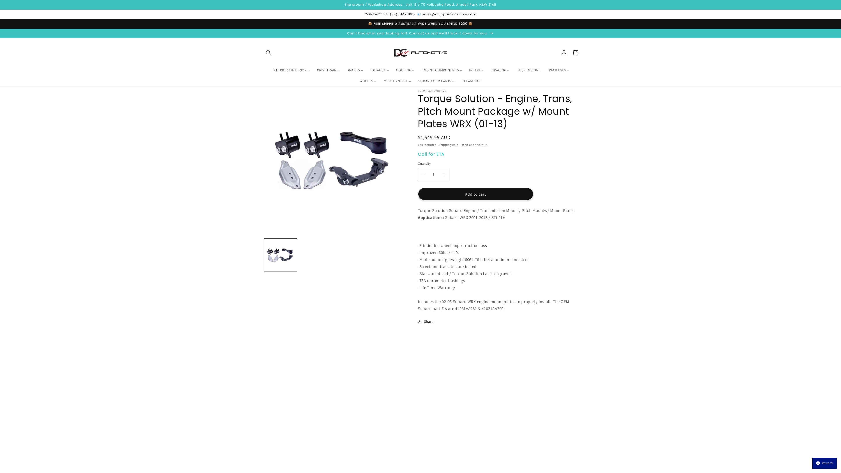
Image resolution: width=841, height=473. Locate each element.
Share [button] (428, 321)
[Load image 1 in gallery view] (280, 255)
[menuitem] (290, 70)
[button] (268, 52)
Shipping (445, 145)
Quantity (424, 163)
